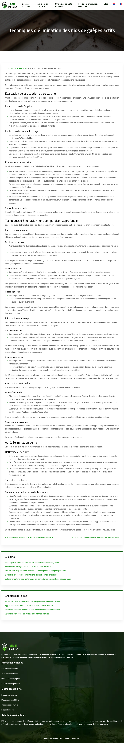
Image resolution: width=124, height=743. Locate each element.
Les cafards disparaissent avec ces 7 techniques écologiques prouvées (35, 571)
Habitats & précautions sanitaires (88, 5)
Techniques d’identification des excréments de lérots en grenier (32, 562)
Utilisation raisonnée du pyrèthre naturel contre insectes (30, 537)
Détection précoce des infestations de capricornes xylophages (31, 575)
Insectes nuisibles (26, 5)
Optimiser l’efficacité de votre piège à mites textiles (27, 614)
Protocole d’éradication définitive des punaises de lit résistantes (32, 601)
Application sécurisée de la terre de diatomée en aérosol (29, 605)
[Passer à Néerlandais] (114, 4)
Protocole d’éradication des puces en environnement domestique (32, 610)
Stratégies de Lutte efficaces (63, 5)
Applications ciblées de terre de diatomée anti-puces (94, 537)
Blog (106, 4)
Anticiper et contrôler (43, 5)
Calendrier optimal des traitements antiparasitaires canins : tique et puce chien (38, 579)
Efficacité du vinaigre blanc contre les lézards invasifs (28, 566)
